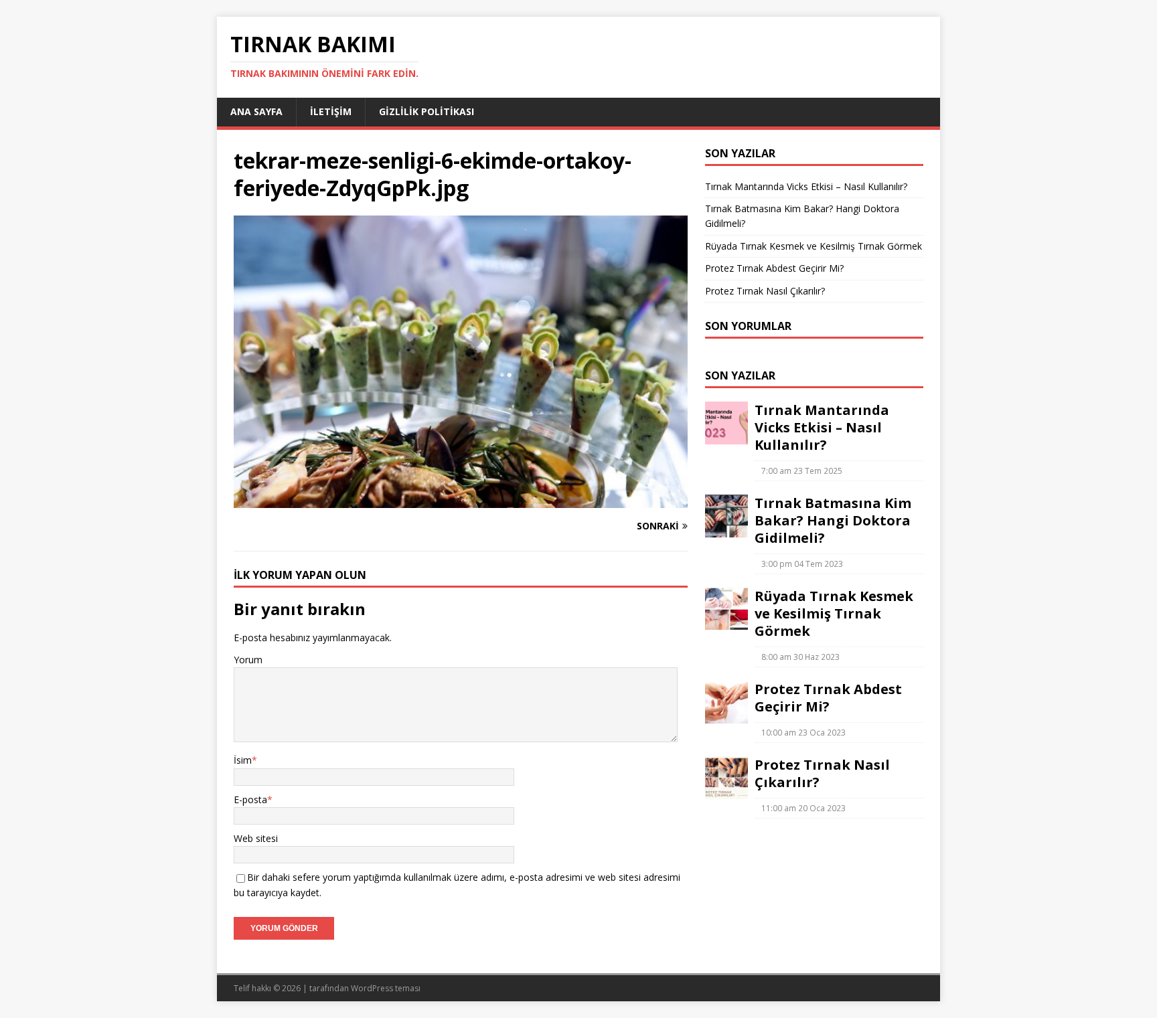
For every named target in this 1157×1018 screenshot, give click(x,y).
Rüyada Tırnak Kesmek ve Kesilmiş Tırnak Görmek (813, 246)
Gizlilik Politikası (426, 111)
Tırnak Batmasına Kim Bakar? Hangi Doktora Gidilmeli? (833, 520)
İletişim (331, 111)
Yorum (248, 659)
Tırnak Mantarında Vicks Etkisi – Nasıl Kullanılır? (806, 186)
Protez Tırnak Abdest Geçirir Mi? (774, 268)
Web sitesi (256, 838)
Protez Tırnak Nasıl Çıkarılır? (765, 290)
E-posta (250, 799)
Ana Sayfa (256, 111)
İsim (243, 760)
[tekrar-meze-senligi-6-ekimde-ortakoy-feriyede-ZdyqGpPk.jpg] (461, 500)
